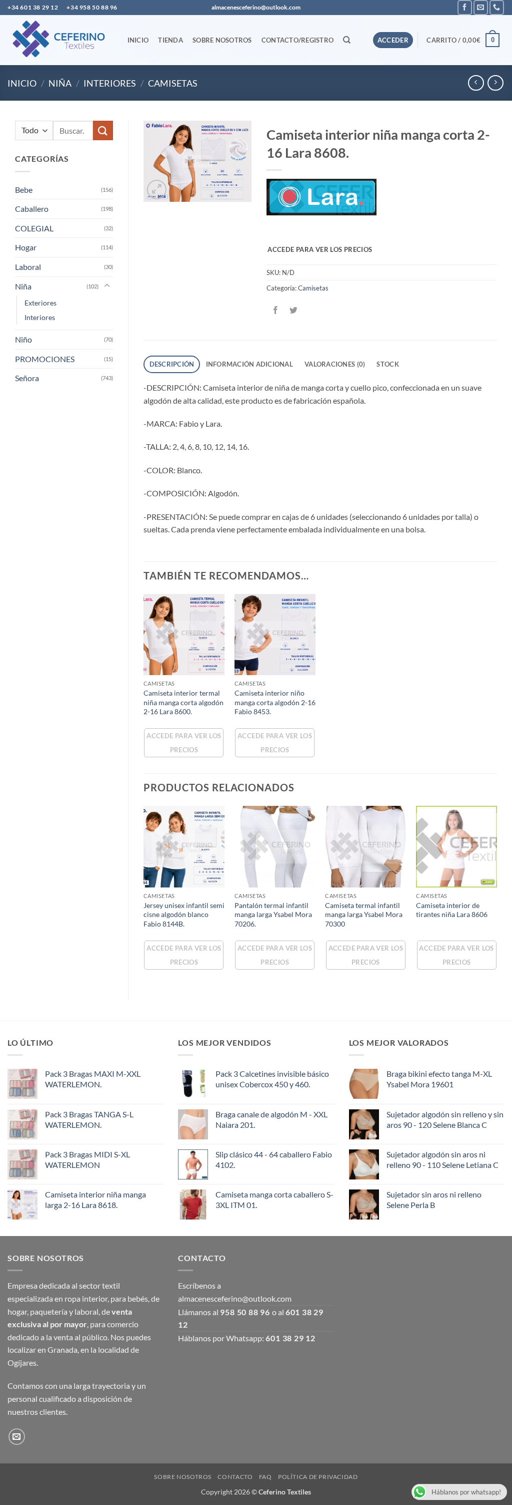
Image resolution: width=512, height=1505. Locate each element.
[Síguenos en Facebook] (465, 7)
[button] (393, 40)
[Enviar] (103, 130)
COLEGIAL (34, 228)
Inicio (138, 40)
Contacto (235, 1476)
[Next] (496, 895)
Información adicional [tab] (249, 364)
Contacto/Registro (298, 40)
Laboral (28, 266)
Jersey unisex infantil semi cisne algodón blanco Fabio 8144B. (184, 914)
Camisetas (173, 83)
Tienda (170, 40)
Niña (60, 83)
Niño (23, 339)
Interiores (110, 83)
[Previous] (144, 895)
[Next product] (476, 83)
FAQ (265, 1476)
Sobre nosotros (222, 40)
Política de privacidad (318, 1476)
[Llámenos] (497, 7)
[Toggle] (107, 286)
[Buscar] (347, 40)
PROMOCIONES (44, 359)
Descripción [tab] (172, 364)
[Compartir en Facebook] (275, 310)
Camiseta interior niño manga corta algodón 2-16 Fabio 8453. (275, 702)
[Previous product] (495, 83)
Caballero (31, 208)
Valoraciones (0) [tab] (334, 364)
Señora (27, 378)
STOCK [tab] (387, 364)
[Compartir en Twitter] (293, 310)
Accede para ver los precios (320, 249)
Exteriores (40, 302)
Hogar (25, 247)
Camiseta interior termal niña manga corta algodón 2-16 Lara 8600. (184, 702)
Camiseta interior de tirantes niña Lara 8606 (452, 910)
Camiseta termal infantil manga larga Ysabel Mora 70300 (363, 914)
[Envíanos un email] (481, 7)
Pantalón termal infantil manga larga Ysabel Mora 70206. (273, 914)
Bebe (23, 189)
